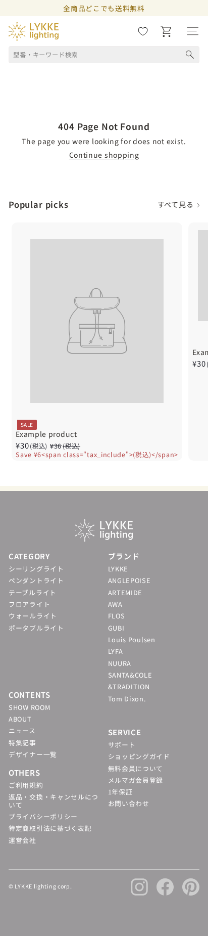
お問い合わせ (128, 803)
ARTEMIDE (125, 592)
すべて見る (177, 204)
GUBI (116, 628)
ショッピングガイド (139, 756)
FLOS (116, 615)
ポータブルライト (36, 628)
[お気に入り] (142, 31)
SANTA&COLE (130, 675)
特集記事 (22, 742)
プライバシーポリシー (43, 816)
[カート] (165, 31)
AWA (115, 604)
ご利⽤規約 (26, 785)
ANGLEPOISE (129, 580)
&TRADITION (129, 686)
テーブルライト (33, 592)
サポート (122, 744)
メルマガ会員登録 (136, 780)
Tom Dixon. (127, 698)
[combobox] (104, 54)
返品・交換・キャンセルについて (53, 800)
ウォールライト (33, 615)
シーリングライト (36, 568)
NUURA (120, 663)
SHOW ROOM (29, 707)
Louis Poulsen (131, 639)
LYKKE (118, 568)
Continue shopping (104, 155)
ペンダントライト (36, 580)
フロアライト (29, 604)
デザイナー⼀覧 (33, 754)
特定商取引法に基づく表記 (50, 828)
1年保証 (120, 791)
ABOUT (20, 719)
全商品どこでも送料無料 (104, 8)
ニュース (22, 730)
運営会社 (22, 840)
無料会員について (136, 768)
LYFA (115, 651)
